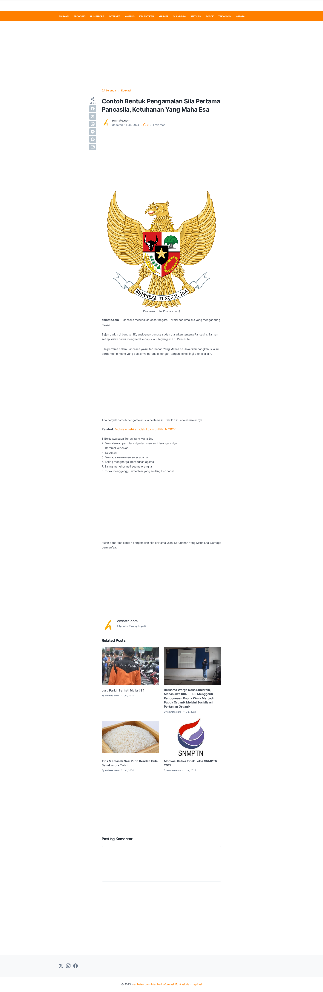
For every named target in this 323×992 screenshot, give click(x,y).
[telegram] (92, 131)
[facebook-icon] (75, 966)
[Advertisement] (161, 55)
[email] (92, 147)
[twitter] (92, 116)
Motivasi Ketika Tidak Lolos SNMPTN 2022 (145, 429)
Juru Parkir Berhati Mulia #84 (123, 690)
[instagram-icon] (68, 966)
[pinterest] (92, 139)
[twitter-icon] (61, 966)
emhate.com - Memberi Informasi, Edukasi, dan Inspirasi (167, 984)
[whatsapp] (92, 124)
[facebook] (92, 108)
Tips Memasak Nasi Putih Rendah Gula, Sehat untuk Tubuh (130, 763)
